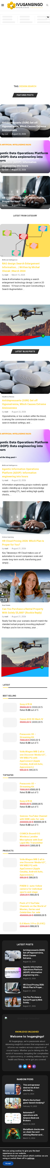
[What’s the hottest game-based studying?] (13, 1103)
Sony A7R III (26, 704)
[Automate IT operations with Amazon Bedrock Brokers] (13, 1118)
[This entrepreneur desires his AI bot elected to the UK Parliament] (13, 1089)
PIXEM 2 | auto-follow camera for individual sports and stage (31, 889)
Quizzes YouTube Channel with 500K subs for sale (33, 817)
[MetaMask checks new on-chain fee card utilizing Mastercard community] (13, 1133)
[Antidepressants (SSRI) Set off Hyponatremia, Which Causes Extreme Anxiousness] (25, 410)
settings (30, 1158)
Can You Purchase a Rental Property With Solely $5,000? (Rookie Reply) (22, 611)
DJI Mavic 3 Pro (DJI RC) (32, 923)
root (6, 134)
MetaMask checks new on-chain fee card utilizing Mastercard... (33, 1132)
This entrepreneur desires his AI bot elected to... (31, 1088)
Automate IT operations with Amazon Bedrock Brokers (31, 1116)
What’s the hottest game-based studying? (34, 1101)
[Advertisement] (25, 58)
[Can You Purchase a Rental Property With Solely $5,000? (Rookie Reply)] (25, 600)
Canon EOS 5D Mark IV (31, 719)
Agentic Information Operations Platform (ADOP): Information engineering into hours (20, 162)
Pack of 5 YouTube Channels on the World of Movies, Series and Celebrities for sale (33, 908)
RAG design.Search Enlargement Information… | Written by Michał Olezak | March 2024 (21, 267)
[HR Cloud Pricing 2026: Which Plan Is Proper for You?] (25, 534)
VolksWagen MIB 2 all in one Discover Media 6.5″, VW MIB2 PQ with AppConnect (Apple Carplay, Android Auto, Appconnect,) (33, 759)
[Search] (47, 5)
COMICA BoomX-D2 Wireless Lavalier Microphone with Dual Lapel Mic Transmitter (31, 838)
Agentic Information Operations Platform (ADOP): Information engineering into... (32, 971)
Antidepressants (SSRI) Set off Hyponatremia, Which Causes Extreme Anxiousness (24, 126)
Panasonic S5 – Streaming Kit (28, 736)
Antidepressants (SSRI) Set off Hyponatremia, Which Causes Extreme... (34, 954)
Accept (8, 1163)
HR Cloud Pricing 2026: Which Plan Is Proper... (33, 986)
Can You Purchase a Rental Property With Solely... (32, 1000)
